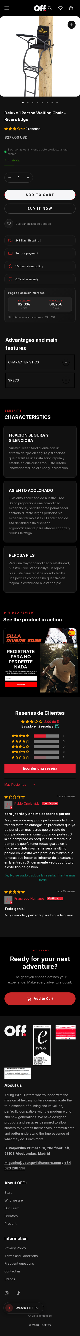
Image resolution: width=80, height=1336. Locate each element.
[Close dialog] (75, 646)
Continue (21, 684)
